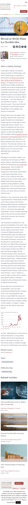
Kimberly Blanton (16, 439)
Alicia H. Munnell (14, 52)
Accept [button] (18, 502)
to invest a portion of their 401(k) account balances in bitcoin (12, 80)
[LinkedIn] (25, 47)
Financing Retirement (7, 362)
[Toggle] (26, 2)
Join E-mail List (17, 5)
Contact (23, 488)
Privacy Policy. (11, 502)
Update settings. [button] (17, 499)
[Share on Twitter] (22, 47)
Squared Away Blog (6, 439)
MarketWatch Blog (7, 371)
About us (16, 488)
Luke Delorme (16, 471)
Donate (23, 11)
